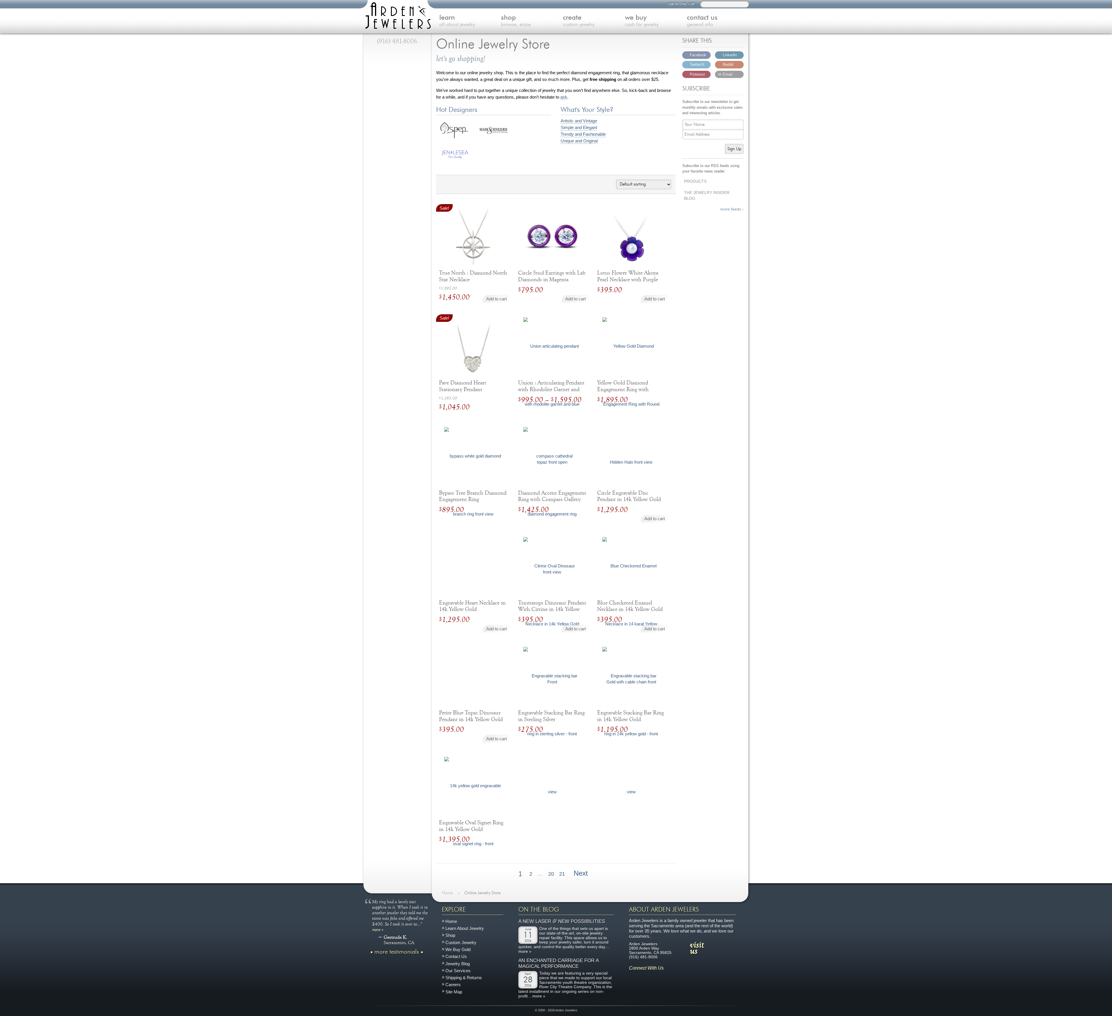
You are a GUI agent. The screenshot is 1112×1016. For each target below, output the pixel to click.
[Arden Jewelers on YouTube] (676, 977)
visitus (697, 947)
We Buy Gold (458, 949)
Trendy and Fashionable (583, 134)
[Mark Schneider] (493, 132)
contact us (702, 21)
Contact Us (456, 956)
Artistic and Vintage (579, 121)
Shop (450, 935)
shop (516, 21)
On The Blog (538, 909)
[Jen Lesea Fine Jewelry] (454, 157)
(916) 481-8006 (397, 41)
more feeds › (732, 209)
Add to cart (496, 298)
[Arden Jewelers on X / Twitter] (658, 977)
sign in (672, 3)
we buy (642, 21)
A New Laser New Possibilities (561, 921)
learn (457, 21)
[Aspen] (454, 136)
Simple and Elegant (579, 127)
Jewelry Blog (457, 963)
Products (695, 181)
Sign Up (734, 149)
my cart (688, 3)
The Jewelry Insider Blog (706, 195)
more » (377, 929)
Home (451, 921)
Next (582, 873)
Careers (453, 984)
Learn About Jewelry (464, 928)
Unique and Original (579, 141)
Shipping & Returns (463, 977)
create (578, 21)
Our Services (458, 970)
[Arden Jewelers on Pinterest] (650, 977)
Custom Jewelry (460, 942)
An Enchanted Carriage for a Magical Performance (558, 963)
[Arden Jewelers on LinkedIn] (667, 977)
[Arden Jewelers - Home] (397, 14)
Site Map (453, 991)
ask (563, 97)
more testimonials (396, 952)
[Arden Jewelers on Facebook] (641, 977)
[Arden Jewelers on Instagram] (633, 977)
